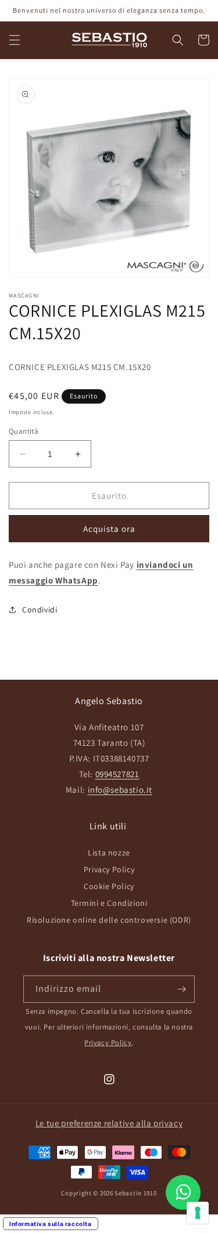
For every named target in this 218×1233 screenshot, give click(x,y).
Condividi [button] (39, 609)
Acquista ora (109, 528)
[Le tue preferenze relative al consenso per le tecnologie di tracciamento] (198, 1213)
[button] (14, 40)
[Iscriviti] (181, 989)
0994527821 (117, 773)
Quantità (23, 431)
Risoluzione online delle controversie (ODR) (109, 920)
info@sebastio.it (120, 789)
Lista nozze (109, 852)
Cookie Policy (109, 886)
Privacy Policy (109, 869)
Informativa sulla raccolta (50, 1223)
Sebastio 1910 (135, 1193)
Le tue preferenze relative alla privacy (109, 1123)
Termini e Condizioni (109, 903)
